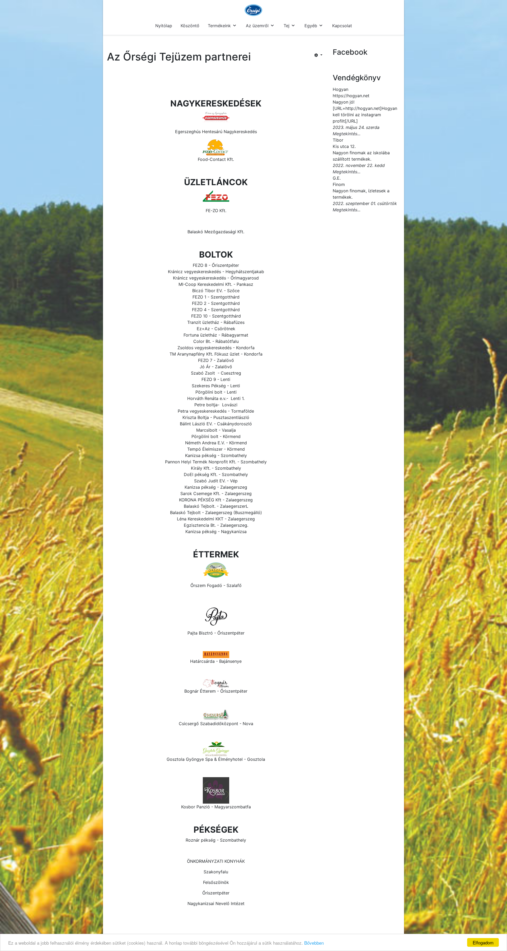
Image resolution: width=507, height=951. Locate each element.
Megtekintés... (346, 133)
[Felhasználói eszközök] (318, 54)
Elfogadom (483, 942)
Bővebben (314, 942)
